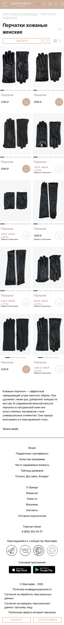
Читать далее (10, 428)
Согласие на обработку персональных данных (28, 596)
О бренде (32, 487)
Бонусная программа (32, 459)
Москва (37, 4)
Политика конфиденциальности (32, 589)
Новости (32, 498)
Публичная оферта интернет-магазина (32, 612)
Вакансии (32, 493)
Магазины (32, 504)
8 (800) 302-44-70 (32, 531)
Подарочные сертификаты (32, 453)
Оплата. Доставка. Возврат (32, 476)
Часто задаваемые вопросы (32, 464)
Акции (32, 447)
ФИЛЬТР (22, 40)
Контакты (32, 510)
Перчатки (7, 95)
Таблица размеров (32, 470)
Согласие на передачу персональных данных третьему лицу (27, 605)
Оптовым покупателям (32, 515)
